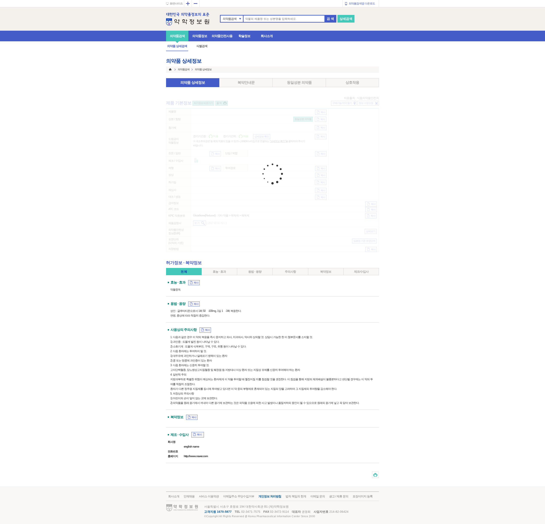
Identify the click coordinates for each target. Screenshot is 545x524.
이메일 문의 (317, 496)
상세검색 (346, 18)
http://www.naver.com (196, 456)
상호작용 (352, 83)
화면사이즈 (176, 3)
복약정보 (325, 271)
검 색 (330, 18)
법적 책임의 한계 (295, 496)
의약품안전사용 (222, 36)
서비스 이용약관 (209, 496)
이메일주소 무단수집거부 (238, 496)
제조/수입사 (361, 271)
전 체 (184, 271)
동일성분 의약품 (299, 83)
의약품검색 (230, 18)
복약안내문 (246, 83)
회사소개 (267, 36)
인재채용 (189, 496)
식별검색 (201, 46)
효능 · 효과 (219, 271)
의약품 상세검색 (177, 46)
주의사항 (290, 271)
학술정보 (244, 36)
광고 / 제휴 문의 (338, 496)
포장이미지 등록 (363, 496)
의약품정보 (199, 36)
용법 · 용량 (254, 271)
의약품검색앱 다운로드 (362, 3)
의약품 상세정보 (192, 83)
